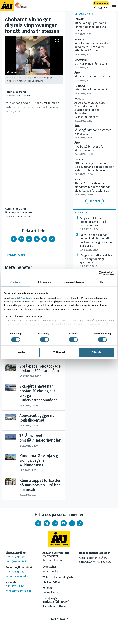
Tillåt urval (59, 352)
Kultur (79, 159)
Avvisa (21, 352)
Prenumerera (101, 3)
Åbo (77, 72)
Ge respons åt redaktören (20, 212)
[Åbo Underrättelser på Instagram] (55, 523)
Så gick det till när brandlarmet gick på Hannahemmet (93, 223)
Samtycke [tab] (15, 282)
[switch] (44, 339)
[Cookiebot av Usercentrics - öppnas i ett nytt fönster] (101, 273)
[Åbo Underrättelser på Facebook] (38, 523)
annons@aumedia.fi (18, 576)
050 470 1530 (15, 586)
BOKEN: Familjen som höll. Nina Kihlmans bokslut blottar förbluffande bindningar (94, 168)
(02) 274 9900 (15, 557)
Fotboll (79, 85)
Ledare (79, 19)
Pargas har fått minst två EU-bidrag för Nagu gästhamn (96, 261)
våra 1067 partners (21, 298)
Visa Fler (94, 201)
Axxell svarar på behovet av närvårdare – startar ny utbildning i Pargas (92, 49)
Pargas (79, 39)
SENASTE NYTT (84, 14)
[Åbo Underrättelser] (59, 539)
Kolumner (80, 59)
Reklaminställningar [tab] (73, 282)
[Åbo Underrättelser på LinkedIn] (72, 523)
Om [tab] (102, 282)
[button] (100, 7)
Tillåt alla (96, 352)
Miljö (77, 179)
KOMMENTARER (16, 255)
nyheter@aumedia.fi (18, 591)
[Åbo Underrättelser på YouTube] (64, 523)
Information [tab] (44, 282)
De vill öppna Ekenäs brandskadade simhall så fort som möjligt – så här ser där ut (96, 242)
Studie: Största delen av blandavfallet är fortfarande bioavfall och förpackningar (92, 189)
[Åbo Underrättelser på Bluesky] (47, 523)
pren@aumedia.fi (16, 561)
